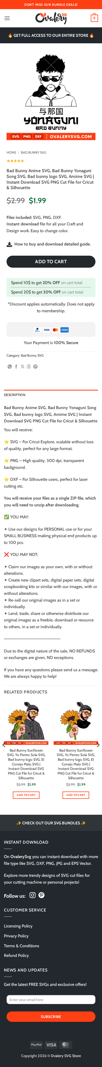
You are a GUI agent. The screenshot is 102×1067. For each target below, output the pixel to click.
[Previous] (4, 755)
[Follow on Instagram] (33, 895)
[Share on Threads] (29, 366)
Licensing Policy (18, 926)
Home (11, 152)
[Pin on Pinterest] (35, 366)
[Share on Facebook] (16, 366)
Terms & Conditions (21, 945)
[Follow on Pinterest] (41, 895)
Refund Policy (16, 955)
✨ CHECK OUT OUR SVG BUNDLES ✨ (51, 822)
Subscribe (51, 1016)
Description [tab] (14, 395)
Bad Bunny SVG (33, 152)
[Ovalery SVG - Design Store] (51, 18)
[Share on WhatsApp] (10, 366)
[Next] (98, 755)
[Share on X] (22, 366)
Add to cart (51, 262)
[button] (7, 18)
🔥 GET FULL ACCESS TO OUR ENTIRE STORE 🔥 (51, 35)
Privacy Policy (16, 935)
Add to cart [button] (26, 795)
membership (53, 310)
